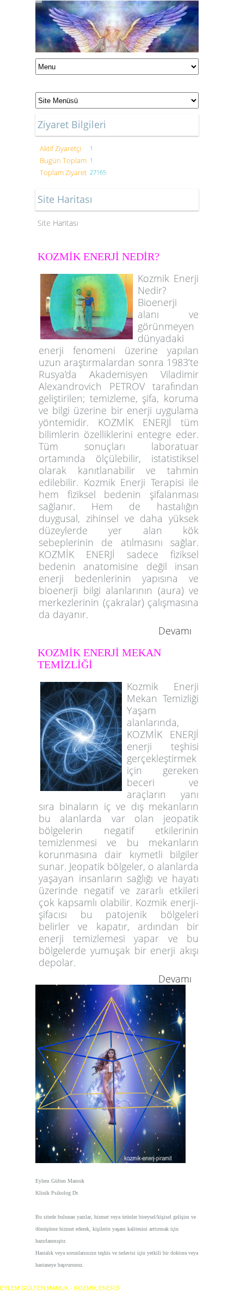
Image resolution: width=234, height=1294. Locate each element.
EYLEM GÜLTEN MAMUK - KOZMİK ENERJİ (60, 1288)
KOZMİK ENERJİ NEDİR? (98, 256)
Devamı (175, 630)
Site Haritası (58, 223)
